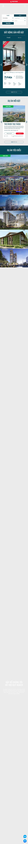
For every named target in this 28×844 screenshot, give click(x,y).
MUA (20, 15)
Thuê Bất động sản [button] (14, 701)
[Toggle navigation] (25, 6)
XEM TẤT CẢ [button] (14, 92)
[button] (1, 121)
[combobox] (8, 18)
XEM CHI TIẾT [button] (9, 133)
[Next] (25, 64)
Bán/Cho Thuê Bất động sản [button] (14, 698)
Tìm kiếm (8, 23)
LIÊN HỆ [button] (19, 133)
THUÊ (8, 15)
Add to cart (23, 42)
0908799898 (15, 1)
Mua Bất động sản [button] (14, 704)
